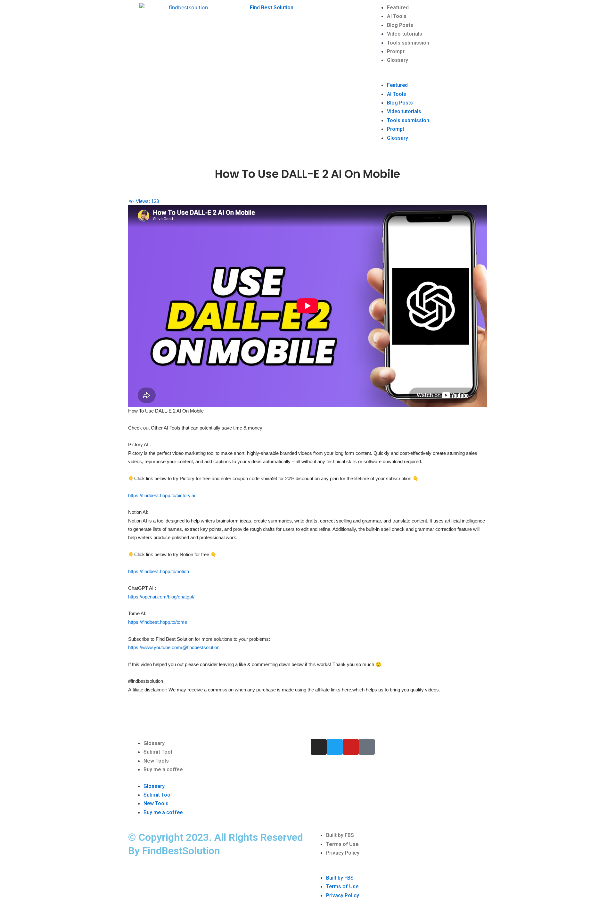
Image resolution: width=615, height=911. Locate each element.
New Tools (156, 761)
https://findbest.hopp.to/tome (157, 622)
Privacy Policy (342, 853)
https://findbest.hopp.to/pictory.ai (161, 495)
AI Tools (396, 16)
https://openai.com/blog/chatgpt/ (161, 596)
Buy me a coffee (163, 769)
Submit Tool (158, 752)
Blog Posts (400, 25)
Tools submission (408, 43)
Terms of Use (342, 844)
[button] (429, 76)
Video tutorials (404, 34)
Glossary (397, 60)
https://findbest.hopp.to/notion (158, 571)
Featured (398, 7)
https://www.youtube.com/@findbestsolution (173, 647)
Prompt (396, 51)
